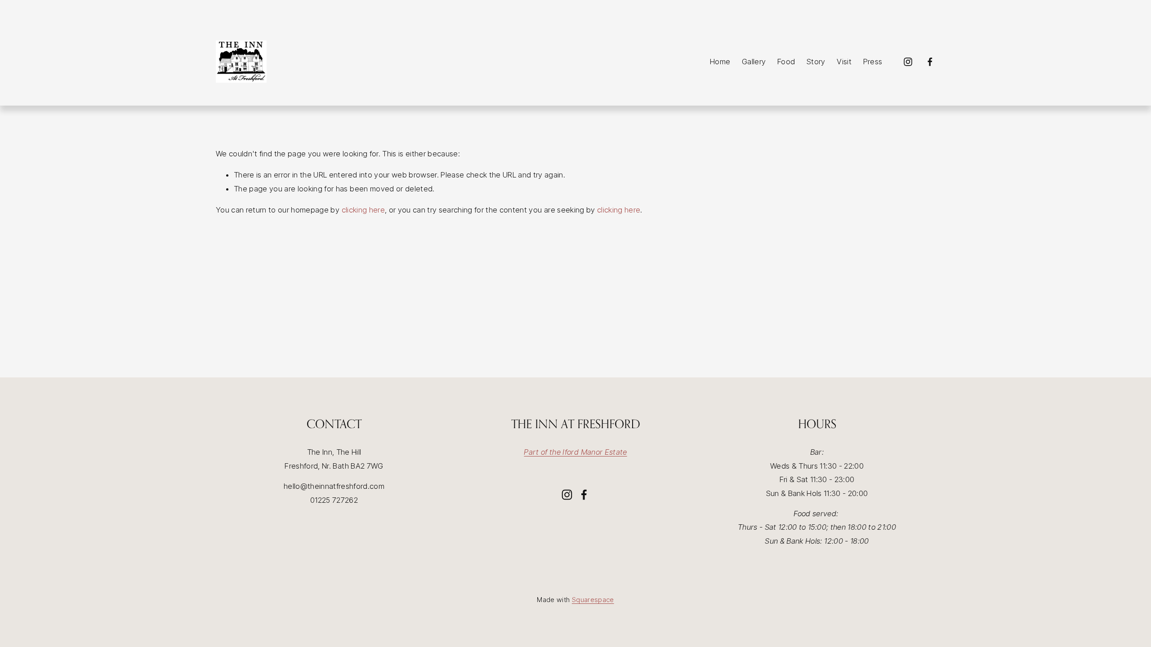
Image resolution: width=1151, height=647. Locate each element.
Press (873, 61)
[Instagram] (908, 62)
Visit (844, 61)
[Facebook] (930, 62)
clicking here (363, 209)
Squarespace (593, 599)
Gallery (754, 61)
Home (720, 61)
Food (786, 61)
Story (816, 61)
